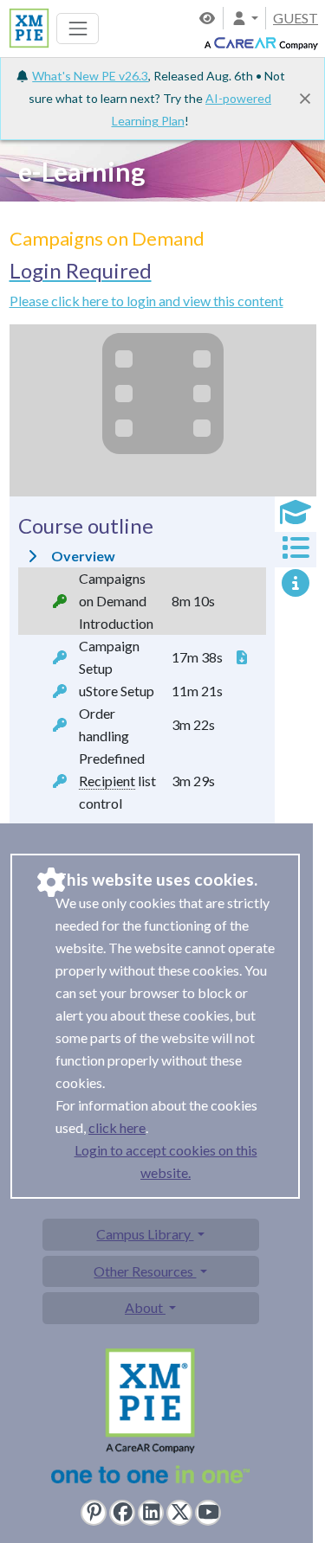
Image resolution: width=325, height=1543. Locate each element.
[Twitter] (179, 1513)
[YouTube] (208, 1513)
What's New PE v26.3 (90, 75)
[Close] (305, 99)
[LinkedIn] (151, 1513)
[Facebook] (122, 1513)
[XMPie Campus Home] (27, 26)
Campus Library (144, 1234)
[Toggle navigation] (77, 28)
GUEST (295, 18)
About (145, 1307)
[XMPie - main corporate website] (150, 1420)
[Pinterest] (94, 1513)
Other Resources (145, 1271)
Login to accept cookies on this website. (166, 1161)
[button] (244, 17)
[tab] (295, 514)
